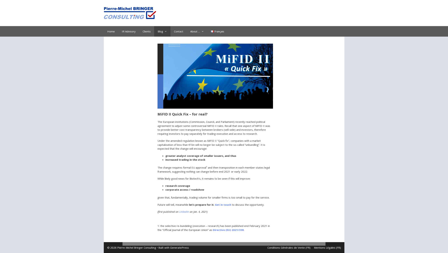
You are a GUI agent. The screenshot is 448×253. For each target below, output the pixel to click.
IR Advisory (129, 31)
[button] (5, 5)
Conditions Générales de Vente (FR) (288, 247)
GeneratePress (179, 247)
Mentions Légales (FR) (327, 247)
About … (195, 31)
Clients (147, 31)
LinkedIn (184, 211)
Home (111, 31)
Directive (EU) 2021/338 (228, 230)
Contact (178, 31)
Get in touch (223, 204)
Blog (160, 31)
